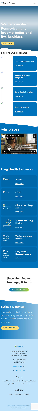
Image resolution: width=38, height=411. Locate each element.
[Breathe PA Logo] (11, 2)
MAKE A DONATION (10, 328)
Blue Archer (28, 405)
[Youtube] (20, 371)
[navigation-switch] (34, 2)
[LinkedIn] (24, 371)
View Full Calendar (19, 290)
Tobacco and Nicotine (28, 381)
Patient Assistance (26, 384)
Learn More (7, 43)
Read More (19, 65)
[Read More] (19, 63)
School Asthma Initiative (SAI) (11, 381)
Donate (27, 394)
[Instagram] (17, 371)
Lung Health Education (12, 384)
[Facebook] (13, 371)
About (11, 394)
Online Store (18, 394)
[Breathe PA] (19, 346)
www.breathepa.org (19, 366)
